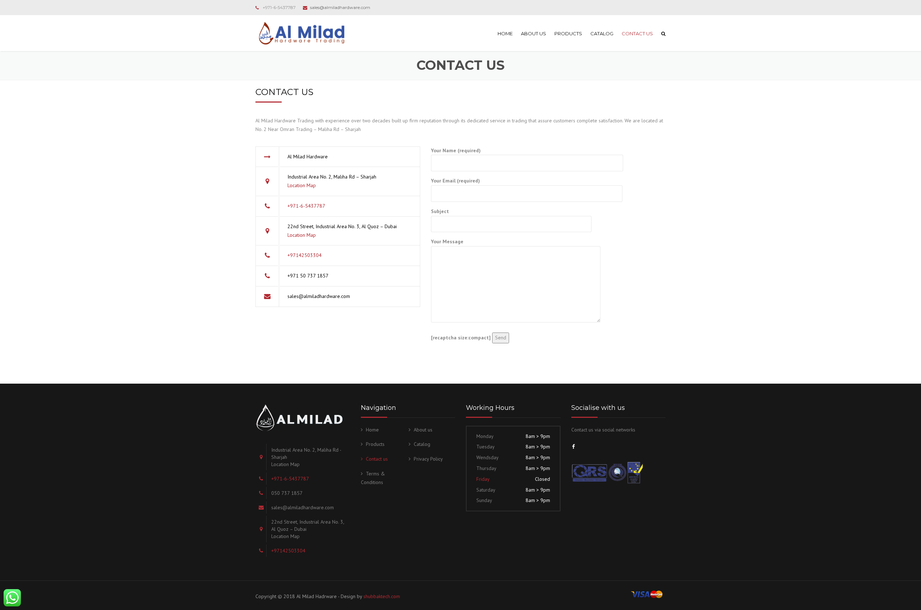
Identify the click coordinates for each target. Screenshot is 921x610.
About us (533, 33)
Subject (440, 211)
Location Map (301, 185)
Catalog (601, 33)
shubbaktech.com (381, 596)
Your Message (447, 241)
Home (505, 33)
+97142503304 (304, 255)
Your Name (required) (456, 150)
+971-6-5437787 (279, 7)
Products (568, 33)
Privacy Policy (428, 459)
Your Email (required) (455, 180)
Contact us (637, 33)
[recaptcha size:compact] (461, 337)
